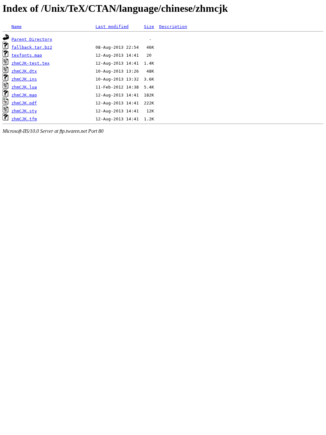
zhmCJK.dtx (24, 71)
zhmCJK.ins (24, 79)
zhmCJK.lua (24, 87)
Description (173, 26)
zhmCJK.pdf (24, 103)
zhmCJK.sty (24, 111)
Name (16, 26)
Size (149, 26)
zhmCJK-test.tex (30, 63)
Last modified (112, 26)
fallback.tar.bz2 (31, 47)
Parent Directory (31, 39)
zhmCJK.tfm (24, 119)
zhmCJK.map (24, 95)
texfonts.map (26, 55)
